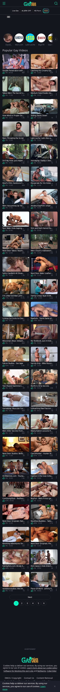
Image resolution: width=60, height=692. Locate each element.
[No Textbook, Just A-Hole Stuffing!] (44, 334)
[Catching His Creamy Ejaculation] (44, 64)
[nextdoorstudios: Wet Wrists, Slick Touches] (15, 582)
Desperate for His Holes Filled (42, 183)
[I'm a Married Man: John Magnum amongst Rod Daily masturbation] (15, 289)
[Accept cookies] (55, 686)
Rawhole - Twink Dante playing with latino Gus (41, 318)
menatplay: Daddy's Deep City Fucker (41, 161)
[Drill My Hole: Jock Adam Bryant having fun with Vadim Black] (15, 154)
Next (30, 597)
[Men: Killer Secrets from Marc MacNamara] (15, 424)
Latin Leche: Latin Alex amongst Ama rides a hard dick (41, 138)
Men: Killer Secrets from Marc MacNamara (12, 431)
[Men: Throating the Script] (15, 132)
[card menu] (28, 72)
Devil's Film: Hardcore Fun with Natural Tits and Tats (13, 183)
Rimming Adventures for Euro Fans (13, 543)
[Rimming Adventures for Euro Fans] (15, 537)
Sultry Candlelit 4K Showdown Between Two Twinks (13, 273)
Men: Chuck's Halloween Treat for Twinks (42, 251)
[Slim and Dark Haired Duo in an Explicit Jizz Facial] (44, 222)
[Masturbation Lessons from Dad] (44, 424)
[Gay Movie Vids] (30, 3)
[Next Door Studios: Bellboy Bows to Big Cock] (15, 447)
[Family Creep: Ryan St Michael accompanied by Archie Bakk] (44, 289)
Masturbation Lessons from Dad (41, 431)
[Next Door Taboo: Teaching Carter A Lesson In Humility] (15, 244)
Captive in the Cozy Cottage (41, 476)
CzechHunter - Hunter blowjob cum (41, 453)
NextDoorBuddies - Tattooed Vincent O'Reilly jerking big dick (42, 521)
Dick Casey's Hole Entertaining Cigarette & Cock (41, 566)
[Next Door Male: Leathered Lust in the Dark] (44, 267)
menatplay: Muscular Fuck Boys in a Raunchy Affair (13, 408)
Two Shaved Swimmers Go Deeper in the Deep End (13, 386)
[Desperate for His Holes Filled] (44, 177)
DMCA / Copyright (13, 678)
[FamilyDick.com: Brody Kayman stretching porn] (15, 559)
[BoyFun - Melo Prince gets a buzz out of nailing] (44, 492)
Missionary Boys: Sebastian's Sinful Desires (13, 341)
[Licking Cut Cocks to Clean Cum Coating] (15, 312)
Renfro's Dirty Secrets (40, 386)
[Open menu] (4, 3)
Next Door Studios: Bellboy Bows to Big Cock (13, 453)
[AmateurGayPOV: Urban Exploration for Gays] (44, 199)
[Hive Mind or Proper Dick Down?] (15, 109)
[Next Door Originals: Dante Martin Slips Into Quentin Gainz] (15, 514)
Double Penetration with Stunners (13, 71)
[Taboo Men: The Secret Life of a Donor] (15, 86)
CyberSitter (52, 671)
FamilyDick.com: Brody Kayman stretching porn (13, 566)
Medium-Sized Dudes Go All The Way (42, 93)
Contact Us (29, 678)
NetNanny (41, 671)
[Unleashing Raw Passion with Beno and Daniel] (44, 402)
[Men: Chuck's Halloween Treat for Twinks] (44, 244)
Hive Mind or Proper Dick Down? (13, 115)
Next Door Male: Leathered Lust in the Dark (41, 273)
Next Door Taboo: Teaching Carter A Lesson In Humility (13, 251)
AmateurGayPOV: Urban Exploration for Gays (42, 206)
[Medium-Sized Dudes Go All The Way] (44, 86)
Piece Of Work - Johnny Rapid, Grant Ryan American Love (41, 589)
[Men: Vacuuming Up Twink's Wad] (15, 199)
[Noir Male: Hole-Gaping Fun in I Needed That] (15, 222)
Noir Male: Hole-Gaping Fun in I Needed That (13, 228)
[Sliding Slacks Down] (44, 109)
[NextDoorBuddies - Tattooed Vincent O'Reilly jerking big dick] (44, 514)
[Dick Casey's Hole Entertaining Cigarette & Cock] (44, 559)
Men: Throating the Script (13, 138)
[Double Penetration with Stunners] (15, 64)
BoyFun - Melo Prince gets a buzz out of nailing (42, 498)
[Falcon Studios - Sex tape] (15, 357)
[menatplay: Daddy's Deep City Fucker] (44, 154)
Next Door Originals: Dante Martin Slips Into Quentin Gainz (13, 521)
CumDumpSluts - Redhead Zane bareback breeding (13, 498)
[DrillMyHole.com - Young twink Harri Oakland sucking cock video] (15, 469)
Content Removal (45, 678)
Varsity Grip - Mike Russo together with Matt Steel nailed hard (42, 363)
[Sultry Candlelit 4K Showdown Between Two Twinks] (15, 267)
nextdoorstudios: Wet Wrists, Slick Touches (13, 589)
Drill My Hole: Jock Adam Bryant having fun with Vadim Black (13, 161)
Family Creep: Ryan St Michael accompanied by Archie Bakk (42, 296)
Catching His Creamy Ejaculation (42, 71)
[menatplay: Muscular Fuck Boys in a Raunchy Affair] (15, 402)
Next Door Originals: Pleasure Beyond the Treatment (42, 543)
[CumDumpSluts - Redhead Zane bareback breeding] (15, 492)
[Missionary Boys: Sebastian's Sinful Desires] (15, 334)
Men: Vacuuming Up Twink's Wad (13, 206)
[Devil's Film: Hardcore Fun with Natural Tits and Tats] (15, 177)
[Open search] (56, 3)
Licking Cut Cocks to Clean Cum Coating (13, 318)
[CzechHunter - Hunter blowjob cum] (44, 447)
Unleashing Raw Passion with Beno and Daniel (42, 408)
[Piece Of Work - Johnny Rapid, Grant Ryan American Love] (44, 582)
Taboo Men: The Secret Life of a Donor (13, 93)
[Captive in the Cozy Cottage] (44, 469)
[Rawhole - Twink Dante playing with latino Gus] (44, 312)
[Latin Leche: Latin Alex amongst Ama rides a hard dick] (44, 132)
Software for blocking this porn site (19, 671)
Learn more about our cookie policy (42, 668)
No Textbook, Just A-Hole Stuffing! (42, 341)
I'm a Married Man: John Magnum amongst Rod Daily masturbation (13, 296)
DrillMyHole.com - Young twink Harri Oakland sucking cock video (13, 476)
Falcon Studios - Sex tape (12, 363)
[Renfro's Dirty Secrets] (44, 379)
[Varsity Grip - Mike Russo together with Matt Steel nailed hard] (44, 357)
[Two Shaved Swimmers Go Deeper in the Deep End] (15, 379)
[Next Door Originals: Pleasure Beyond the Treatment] (44, 537)
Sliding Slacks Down (39, 115)
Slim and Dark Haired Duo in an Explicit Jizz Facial (41, 228)
